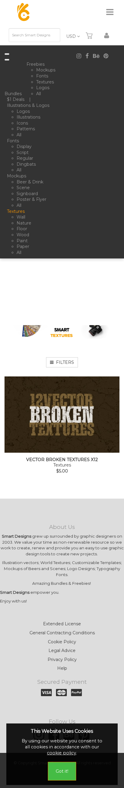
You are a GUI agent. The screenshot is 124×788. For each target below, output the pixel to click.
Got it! (62, 771)
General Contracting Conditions (62, 633)
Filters (64, 362)
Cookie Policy (62, 642)
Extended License (62, 623)
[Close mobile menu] (7, 60)
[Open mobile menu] (7, 54)
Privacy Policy (62, 659)
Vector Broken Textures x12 (62, 459)
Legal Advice (62, 650)
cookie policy (61, 753)
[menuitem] (14, 94)
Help (62, 668)
